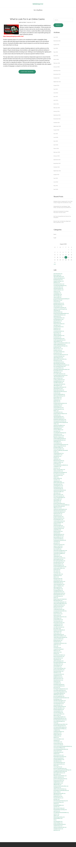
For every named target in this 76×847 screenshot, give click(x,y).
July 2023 (56, 133)
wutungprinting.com (58, 590)
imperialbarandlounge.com (60, 387)
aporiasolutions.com (58, 658)
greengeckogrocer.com (59, 435)
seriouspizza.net (57, 647)
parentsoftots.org (57, 666)
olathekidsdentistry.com (59, 418)
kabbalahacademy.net (58, 426)
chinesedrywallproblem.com (60, 603)
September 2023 (57, 126)
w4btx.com (56, 423)
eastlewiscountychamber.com (60, 509)
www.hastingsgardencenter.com (61, 749)
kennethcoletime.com (58, 563)
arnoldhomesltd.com (58, 382)
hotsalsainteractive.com (59, 284)
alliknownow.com (58, 507)
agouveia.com (57, 811)
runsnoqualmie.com (58, 711)
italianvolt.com (57, 401)
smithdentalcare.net (58, 825)
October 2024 (57, 77)
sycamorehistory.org (58, 743)
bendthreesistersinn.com (59, 605)
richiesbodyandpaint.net (59, 278)
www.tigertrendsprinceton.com (61, 688)
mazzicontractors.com (59, 755)
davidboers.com (57, 672)
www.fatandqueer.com (59, 703)
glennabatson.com (58, 515)
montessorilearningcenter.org (60, 778)
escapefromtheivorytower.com (60, 375)
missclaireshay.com (58, 273)
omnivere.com (57, 291)
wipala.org (56, 476)
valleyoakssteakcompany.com (60, 637)
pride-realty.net (57, 792)
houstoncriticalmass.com (59, 503)
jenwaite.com (57, 799)
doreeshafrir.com (57, 549)
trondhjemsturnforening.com (60, 771)
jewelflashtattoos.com (58, 319)
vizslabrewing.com (58, 404)
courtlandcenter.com (58, 624)
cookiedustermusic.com (59, 609)
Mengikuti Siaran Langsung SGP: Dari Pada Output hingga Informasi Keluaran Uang (63, 202)
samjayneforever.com (58, 781)
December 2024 (57, 70)
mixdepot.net (57, 740)
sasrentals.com (57, 431)
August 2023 (56, 129)
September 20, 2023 (31, 22)
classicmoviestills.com (59, 491)
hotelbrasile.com (57, 347)
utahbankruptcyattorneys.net (60, 391)
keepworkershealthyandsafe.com (61, 313)
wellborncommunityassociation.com (62, 343)
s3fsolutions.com (57, 372)
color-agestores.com (58, 475)
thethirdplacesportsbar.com (60, 756)
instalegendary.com (58, 312)
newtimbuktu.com (58, 294)
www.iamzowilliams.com (59, 747)
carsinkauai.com (57, 787)
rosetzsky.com (57, 541)
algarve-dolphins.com (59, 585)
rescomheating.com (58, 821)
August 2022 (56, 174)
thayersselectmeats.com (59, 656)
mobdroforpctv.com (58, 487)
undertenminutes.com (58, 290)
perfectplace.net (57, 463)
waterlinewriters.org (58, 664)
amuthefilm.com (57, 529)
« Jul (55, 264)
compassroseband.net (59, 649)
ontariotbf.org (57, 310)
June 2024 (56, 92)
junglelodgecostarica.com (59, 581)
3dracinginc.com (57, 502)
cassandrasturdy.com (58, 488)
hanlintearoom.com (58, 796)
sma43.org (56, 722)
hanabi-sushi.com (58, 734)
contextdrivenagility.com (59, 553)
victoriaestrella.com (58, 621)
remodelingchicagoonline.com (60, 724)
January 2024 (57, 111)
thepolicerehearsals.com (59, 506)
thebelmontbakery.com (59, 304)
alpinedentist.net (57, 334)
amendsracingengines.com (60, 700)
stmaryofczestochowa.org (59, 558)
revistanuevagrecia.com (59, 544)
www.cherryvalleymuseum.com (61, 354)
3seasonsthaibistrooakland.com (61, 465)
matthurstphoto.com (58, 783)
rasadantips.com (57, 292)
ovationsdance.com (58, 454)
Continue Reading (27, 71)
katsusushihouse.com (58, 537)
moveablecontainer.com (59, 351)
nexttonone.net (57, 681)
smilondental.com (58, 428)
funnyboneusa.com (58, 608)
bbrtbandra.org (57, 322)
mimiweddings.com (58, 823)
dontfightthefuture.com (59, 381)
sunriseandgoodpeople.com (60, 602)
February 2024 (57, 107)
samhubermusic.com (58, 828)
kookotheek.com (57, 337)
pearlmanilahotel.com (59, 326)
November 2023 (57, 118)
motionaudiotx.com (58, 818)
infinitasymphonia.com (59, 534)
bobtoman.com (57, 329)
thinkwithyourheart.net (59, 390)
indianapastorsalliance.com (60, 635)
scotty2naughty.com (58, 547)
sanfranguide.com (58, 499)
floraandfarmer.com (58, 370)
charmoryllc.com (57, 500)
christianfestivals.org (58, 582)
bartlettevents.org (58, 350)
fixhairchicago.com (58, 640)
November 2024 (57, 74)
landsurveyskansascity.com (60, 706)
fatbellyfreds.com (58, 761)
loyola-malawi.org (58, 478)
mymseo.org (56, 814)
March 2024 (56, 104)
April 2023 (56, 144)
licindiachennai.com (58, 279)
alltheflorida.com (57, 784)
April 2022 (56, 189)
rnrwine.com (56, 806)
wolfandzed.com (57, 736)
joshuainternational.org (59, 684)
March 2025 (56, 59)
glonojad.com (57, 543)
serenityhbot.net (57, 683)
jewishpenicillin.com (58, 447)
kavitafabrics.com (58, 612)
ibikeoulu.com (57, 555)
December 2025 (57, 40)
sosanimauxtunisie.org (59, 331)
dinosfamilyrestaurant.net (59, 363)
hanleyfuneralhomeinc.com (60, 419)
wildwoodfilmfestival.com (59, 344)
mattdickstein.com (58, 675)
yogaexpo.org (57, 468)
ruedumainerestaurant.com (60, 540)
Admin (24, 22)
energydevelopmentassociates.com (61, 369)
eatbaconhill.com (57, 297)
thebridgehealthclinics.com (60, 662)
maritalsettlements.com (59, 591)
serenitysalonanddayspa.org (60, 285)
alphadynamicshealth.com (59, 793)
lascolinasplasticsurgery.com (60, 719)
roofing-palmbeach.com (59, 379)
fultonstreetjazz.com (58, 348)
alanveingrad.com (58, 587)
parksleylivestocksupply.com (60, 472)
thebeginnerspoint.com (59, 496)
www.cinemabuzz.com (59, 739)
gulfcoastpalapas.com (58, 661)
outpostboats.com (58, 481)
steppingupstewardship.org (60, 728)
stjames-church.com (58, 546)
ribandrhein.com (57, 456)
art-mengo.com (57, 572)
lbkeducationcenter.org (59, 460)
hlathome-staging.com (59, 437)
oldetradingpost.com (58, 357)
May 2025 (56, 52)
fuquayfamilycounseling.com (60, 809)
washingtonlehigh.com (59, 731)
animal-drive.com (58, 652)
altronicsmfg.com (57, 295)
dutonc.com (56, 577)
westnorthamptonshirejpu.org (60, 345)
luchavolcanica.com (58, 613)
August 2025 (56, 44)
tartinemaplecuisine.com (59, 568)
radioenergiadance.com (59, 335)
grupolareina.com (58, 353)
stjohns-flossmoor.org (58, 606)
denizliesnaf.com (57, 641)
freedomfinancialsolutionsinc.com (61, 697)
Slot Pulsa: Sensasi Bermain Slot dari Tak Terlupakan (62, 217)
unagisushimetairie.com (59, 317)
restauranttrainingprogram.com (61, 444)
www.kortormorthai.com (59, 702)
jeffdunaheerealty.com (59, 694)
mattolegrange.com (58, 580)
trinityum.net (56, 753)
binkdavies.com (57, 524)
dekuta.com (56, 737)
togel (55, 237)
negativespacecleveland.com (60, 599)
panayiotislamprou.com (59, 338)
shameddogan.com (58, 665)
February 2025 (57, 63)
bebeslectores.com (58, 360)
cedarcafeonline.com (58, 287)
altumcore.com (57, 650)
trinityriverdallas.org (58, 462)
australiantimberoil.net (59, 362)
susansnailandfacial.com (59, 686)
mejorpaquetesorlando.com (60, 421)
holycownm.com (57, 615)
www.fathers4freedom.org (60, 690)
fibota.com (56, 765)
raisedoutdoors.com (58, 388)
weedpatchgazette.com (59, 409)
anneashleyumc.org (58, 705)
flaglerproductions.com (59, 518)
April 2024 (56, 100)
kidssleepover (38, 4)
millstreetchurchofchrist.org (60, 789)
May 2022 (56, 185)
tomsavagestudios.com (59, 449)
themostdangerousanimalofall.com (61, 505)
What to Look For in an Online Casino (27, 19)
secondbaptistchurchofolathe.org (61, 812)
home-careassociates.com (59, 469)
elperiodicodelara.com (59, 276)
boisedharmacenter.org (59, 474)
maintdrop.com (57, 328)
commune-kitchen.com (59, 528)
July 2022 (56, 178)
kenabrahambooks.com (59, 527)
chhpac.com (56, 815)
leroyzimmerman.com (59, 802)
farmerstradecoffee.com (59, 669)
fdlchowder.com (57, 715)
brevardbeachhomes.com (59, 373)
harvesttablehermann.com (60, 366)
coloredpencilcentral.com (59, 384)
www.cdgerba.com (58, 767)
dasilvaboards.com (58, 513)
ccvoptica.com (57, 730)
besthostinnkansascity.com (60, 824)
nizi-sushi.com (57, 571)
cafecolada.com (57, 493)
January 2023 (57, 155)
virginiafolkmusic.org (59, 453)
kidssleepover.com (58, 300)
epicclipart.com (57, 325)
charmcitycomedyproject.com (60, 550)
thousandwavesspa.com (59, 622)
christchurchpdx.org (58, 525)
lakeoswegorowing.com (59, 808)
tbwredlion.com (57, 774)
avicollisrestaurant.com (59, 627)
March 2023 (56, 148)
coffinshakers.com (58, 556)
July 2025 (56, 48)
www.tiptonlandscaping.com (60, 727)
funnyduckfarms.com (58, 797)
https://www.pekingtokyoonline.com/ (13, 36)
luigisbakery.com (57, 733)
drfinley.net (56, 803)
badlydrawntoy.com (58, 677)
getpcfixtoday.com (58, 320)
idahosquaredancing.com (59, 396)
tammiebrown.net (58, 575)
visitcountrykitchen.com (59, 584)
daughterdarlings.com (59, 281)
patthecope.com (57, 644)
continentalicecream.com (59, 521)
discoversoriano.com (58, 494)
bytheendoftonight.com (59, 482)
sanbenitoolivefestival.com (60, 490)
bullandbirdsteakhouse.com (60, 718)
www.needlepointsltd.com (59, 717)
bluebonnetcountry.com (59, 323)
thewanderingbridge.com (59, 560)
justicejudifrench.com (58, 559)
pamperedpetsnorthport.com (60, 413)
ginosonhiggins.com (58, 588)
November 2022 (57, 163)
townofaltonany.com (58, 596)
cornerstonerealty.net (58, 744)
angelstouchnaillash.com (59, 425)
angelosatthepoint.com (59, 634)
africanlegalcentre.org (59, 535)
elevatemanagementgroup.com (61, 800)
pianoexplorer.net (58, 750)
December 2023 (57, 115)
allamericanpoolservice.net (60, 446)
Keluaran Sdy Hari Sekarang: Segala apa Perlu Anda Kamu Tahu (62, 222)
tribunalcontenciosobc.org (60, 510)
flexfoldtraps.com (58, 699)
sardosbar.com (57, 400)
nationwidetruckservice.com (60, 616)
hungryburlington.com (59, 565)
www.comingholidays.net (59, 497)
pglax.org (56, 597)
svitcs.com (56, 646)
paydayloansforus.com (59, 303)
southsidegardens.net (58, 752)
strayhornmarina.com (58, 516)
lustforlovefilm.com (58, 531)
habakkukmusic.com (58, 680)
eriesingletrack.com (58, 412)
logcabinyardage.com (58, 671)
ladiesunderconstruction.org (60, 359)
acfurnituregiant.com (58, 288)
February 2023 (57, 152)
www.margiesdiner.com (59, 714)
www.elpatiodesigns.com (59, 762)
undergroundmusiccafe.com (60, 827)
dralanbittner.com (58, 406)
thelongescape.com (58, 578)
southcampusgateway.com (59, 340)
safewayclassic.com (58, 306)
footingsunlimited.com (59, 709)
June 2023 (56, 137)
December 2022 (57, 159)
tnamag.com (56, 653)
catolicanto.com (57, 459)
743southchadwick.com (59, 376)
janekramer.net (57, 569)
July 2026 (56, 37)
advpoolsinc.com (57, 633)
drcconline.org (57, 628)
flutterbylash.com (58, 794)
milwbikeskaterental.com (59, 593)
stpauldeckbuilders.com (59, 708)
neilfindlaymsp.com (58, 625)
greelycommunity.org (58, 538)
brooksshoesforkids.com (59, 655)
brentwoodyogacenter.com (60, 725)
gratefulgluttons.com (58, 485)
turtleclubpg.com (57, 618)
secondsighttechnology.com (60, 432)
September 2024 (57, 81)
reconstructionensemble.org (60, 611)
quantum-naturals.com (59, 777)
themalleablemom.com (59, 562)
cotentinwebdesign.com (59, 356)
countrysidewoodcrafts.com (60, 307)
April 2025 (56, 55)
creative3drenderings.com (59, 668)
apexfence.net (57, 830)
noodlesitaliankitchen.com (59, 315)
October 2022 (57, 167)
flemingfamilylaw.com (59, 805)
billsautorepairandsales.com (60, 775)
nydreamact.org (57, 316)
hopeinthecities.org (58, 484)
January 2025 (56, 66)
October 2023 (57, 122)
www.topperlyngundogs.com (60, 691)
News (55, 234)
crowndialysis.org (58, 443)
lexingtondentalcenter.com (60, 440)
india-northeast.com (58, 378)
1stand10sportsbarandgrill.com (61, 422)
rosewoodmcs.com (58, 741)
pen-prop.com (57, 687)
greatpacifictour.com (58, 619)
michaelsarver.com (58, 434)
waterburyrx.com (58, 631)
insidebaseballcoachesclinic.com (61, 786)
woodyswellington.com (59, 759)
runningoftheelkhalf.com (59, 693)
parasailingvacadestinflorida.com (61, 790)
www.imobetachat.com (59, 674)
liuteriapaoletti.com (58, 600)
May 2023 (56, 141)
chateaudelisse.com (58, 341)
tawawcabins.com (58, 397)
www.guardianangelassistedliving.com (62, 770)
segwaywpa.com (57, 659)
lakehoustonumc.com (58, 678)
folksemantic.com (58, 398)
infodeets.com (57, 282)
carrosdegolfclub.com (59, 368)
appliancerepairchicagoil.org (60, 309)
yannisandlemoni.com (59, 407)
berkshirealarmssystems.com (60, 403)
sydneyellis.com (57, 441)
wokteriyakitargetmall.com (60, 438)
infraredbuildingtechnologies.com (61, 365)
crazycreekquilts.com (58, 522)
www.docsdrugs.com (58, 712)
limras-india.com (57, 275)
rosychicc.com (57, 479)
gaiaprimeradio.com (58, 574)
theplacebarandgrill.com (59, 630)
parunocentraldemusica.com (60, 768)
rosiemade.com (57, 415)
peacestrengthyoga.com (59, 696)
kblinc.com (56, 410)
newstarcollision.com (58, 429)
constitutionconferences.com (60, 643)
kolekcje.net (56, 457)
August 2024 (56, 85)
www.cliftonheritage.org (59, 721)
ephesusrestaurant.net (59, 758)
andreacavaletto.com (58, 471)
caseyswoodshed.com (58, 638)
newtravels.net (57, 301)
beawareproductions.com (59, 552)
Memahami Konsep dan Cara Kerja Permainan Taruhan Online (61, 212)
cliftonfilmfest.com (58, 385)
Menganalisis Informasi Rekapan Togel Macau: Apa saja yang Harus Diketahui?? (62, 207)
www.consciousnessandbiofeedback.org (63, 746)
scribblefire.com (57, 466)
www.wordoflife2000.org (59, 394)
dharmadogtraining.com (59, 817)
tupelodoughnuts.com (59, 416)
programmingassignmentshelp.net (61, 298)
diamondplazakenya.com (59, 772)
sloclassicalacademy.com (59, 512)
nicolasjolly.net (57, 532)
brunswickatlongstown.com (60, 566)
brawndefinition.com (58, 519)
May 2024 (56, 96)
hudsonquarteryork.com (59, 764)
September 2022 (57, 170)
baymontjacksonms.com (59, 594)
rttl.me (55, 820)
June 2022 (56, 181)
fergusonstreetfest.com (59, 780)
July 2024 (56, 89)
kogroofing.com (57, 332)
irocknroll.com (57, 393)
